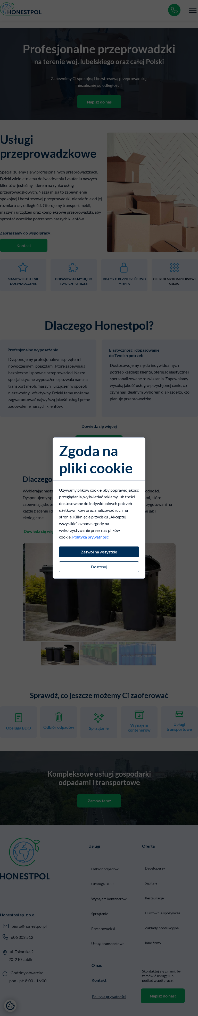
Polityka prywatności (91, 536)
